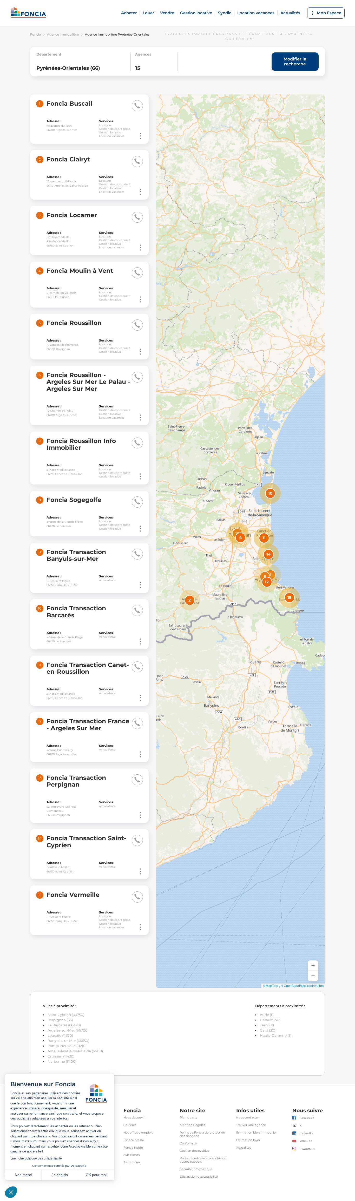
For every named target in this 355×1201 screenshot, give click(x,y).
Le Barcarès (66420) (64, 1025)
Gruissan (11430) (61, 1056)
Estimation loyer (248, 1140)
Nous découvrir (134, 1117)
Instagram (307, 1148)
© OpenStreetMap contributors (302, 986)
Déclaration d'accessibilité (199, 1176)
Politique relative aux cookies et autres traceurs (203, 1160)
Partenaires (131, 1162)
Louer (148, 13)
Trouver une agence (251, 1125)
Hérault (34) (270, 1020)
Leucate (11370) (60, 1035)
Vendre (167, 13)
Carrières (129, 1125)
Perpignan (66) (60, 1020)
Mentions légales (192, 1125)
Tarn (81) (267, 1025)
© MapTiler (270, 986)
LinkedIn (306, 1133)
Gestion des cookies (194, 1150)
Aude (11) (267, 1015)
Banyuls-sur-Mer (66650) (68, 1041)
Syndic (224, 13)
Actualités (290, 13)
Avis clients (131, 1155)
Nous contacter (247, 1117)
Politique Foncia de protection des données (202, 1134)
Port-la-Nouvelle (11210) (67, 1046)
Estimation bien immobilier (256, 1132)
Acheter (129, 13)
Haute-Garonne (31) (276, 1035)
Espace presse (133, 1140)
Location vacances (255, 13)
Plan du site (189, 1117)
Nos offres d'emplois (138, 1132)
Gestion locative (196, 13)
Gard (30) (267, 1030)
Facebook (307, 1118)
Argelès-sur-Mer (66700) (68, 1030)
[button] (270, 574)
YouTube (306, 1141)
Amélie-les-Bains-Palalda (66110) (75, 1051)
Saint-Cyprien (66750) (66, 1015)
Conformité (188, 1143)
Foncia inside (133, 1147)
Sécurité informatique (196, 1169)
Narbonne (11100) (62, 1061)
